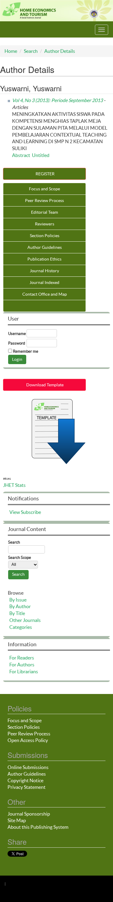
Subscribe (31, 512)
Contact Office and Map (44, 294)
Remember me (25, 351)
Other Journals (25, 620)
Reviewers (44, 224)
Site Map (17, 820)
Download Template (44, 384)
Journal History (44, 270)
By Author (20, 606)
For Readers (21, 657)
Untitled (40, 155)
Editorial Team (44, 212)
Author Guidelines (44, 247)
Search (31, 51)
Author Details (59, 51)
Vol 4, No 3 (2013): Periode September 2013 (57, 100)
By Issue (18, 599)
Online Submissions (28, 767)
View (14, 512)
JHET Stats (14, 485)
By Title (17, 613)
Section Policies (44, 235)
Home (11, 51)
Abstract (21, 155)
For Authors (21, 664)
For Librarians (23, 671)
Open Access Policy (28, 740)
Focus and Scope (44, 188)
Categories (20, 627)
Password (16, 343)
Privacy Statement (27, 787)
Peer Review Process (44, 200)
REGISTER (45, 173)
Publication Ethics (44, 259)
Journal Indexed (44, 282)
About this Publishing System (38, 827)
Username (17, 333)
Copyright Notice (25, 780)
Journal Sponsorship (29, 813)
